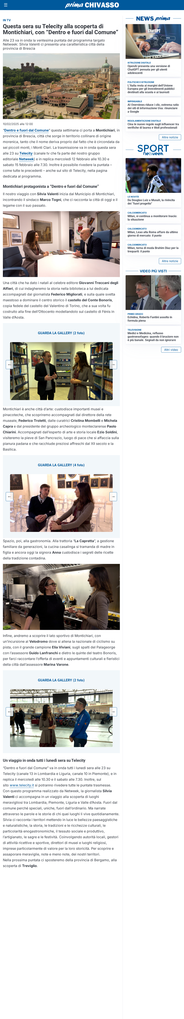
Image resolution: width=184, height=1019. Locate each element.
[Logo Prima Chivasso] (92, 5)
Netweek (26, 159)
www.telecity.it (22, 785)
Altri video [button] (171, 349)
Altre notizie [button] (170, 137)
